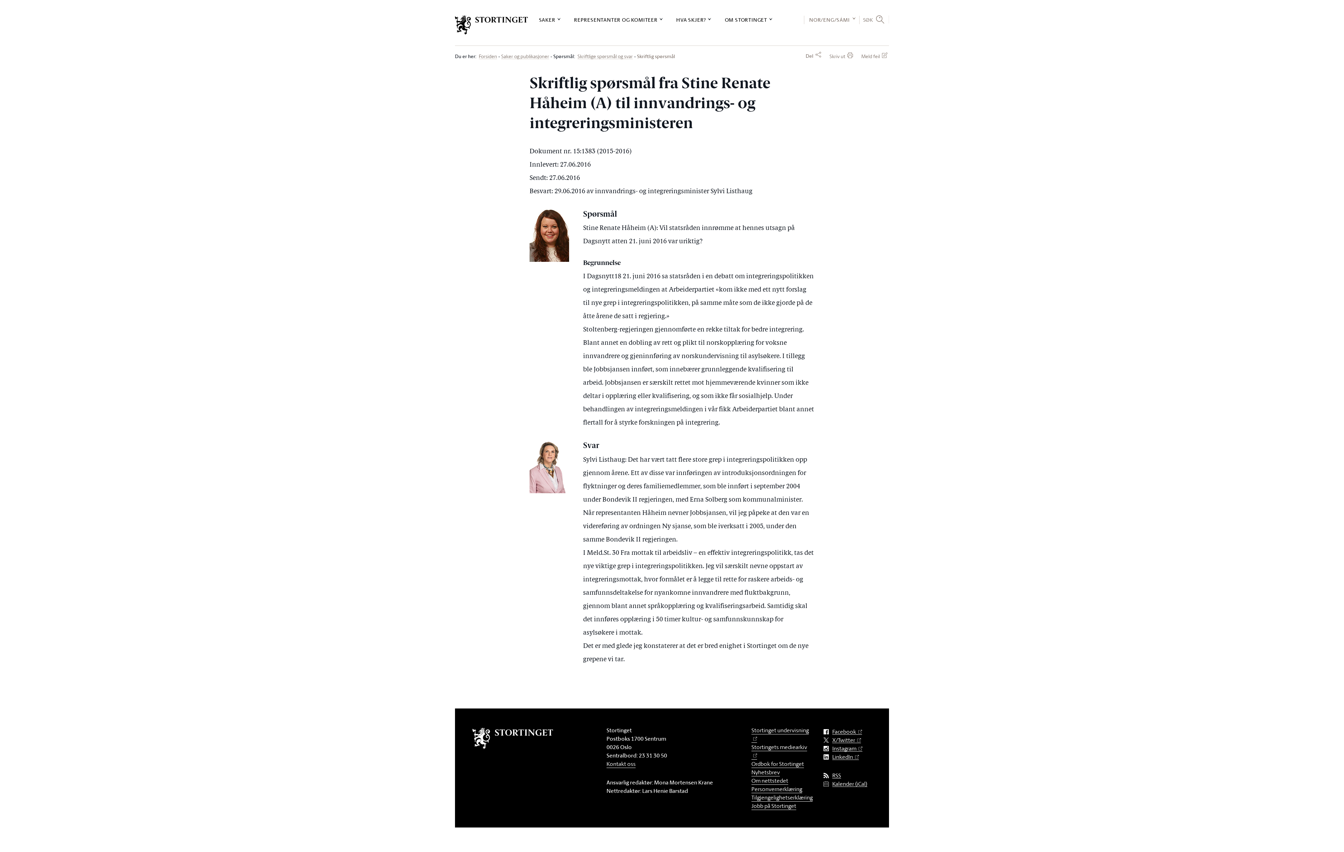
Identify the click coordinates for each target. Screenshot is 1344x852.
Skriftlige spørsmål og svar (605, 56)
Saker (547, 19)
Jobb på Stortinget (773, 806)
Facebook (844, 732)
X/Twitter (843, 740)
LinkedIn (842, 757)
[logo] (491, 25)
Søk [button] (868, 19)
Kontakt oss (621, 764)
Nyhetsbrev (765, 772)
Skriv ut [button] (837, 56)
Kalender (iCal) (849, 784)
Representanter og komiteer (616, 19)
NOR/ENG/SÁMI (829, 20)
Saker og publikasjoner (525, 56)
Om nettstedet (769, 780)
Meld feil (870, 56)
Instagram (844, 749)
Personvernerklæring (776, 789)
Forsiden (488, 56)
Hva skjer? (691, 19)
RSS (836, 775)
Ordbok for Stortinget (777, 764)
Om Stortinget (746, 19)
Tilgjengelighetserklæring (782, 797)
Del (809, 56)
